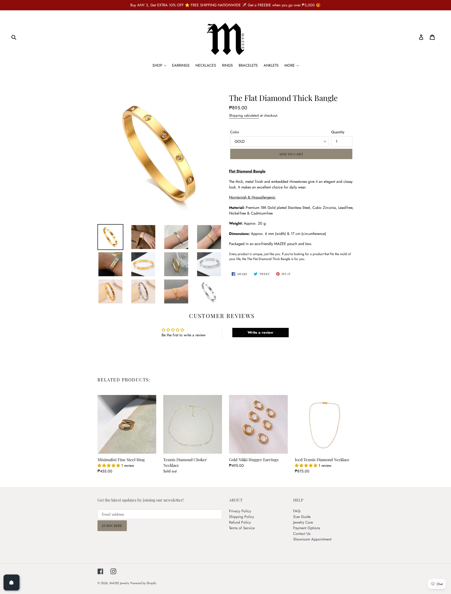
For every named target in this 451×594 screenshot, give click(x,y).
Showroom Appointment (312, 539)
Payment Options (306, 528)
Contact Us (301, 533)
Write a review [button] (260, 332)
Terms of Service (242, 528)
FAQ (296, 511)
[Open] (11, 582)
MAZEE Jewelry (119, 583)
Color (234, 132)
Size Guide (302, 516)
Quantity (337, 132)
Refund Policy (240, 522)
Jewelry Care (303, 522)
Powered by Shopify (143, 583)
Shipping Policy (241, 516)
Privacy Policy (240, 511)
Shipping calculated (244, 115)
